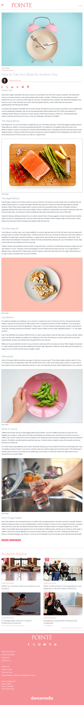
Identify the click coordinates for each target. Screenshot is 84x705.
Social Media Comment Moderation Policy (18, 675)
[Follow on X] (34, 644)
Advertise (5, 657)
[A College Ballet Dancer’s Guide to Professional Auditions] (21, 615)
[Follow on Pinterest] (50, 644)
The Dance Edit (8, 689)
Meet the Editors (8, 652)
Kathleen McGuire (15, 80)
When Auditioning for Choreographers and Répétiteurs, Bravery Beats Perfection (62, 587)
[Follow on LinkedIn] (55, 644)
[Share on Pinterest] (17, 87)
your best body (15, 540)
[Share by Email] (22, 87)
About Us (5, 666)
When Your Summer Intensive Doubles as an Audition (21, 587)
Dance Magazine (8, 681)
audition (5, 540)
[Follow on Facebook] (28, 644)
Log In (80, 6)
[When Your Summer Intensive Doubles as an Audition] (21, 580)
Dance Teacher (8, 686)
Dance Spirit (6, 684)
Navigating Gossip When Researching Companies (60, 621)
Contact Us (6, 660)
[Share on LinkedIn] (12, 87)
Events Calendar (8, 654)
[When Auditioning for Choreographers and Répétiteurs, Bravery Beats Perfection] (63, 580)
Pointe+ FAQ (7, 669)
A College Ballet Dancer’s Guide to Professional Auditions (17, 621)
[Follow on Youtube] (44, 644)
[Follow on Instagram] (39, 644)
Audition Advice (8, 70)
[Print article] (27, 87)
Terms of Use (7, 672)
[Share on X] (7, 87)
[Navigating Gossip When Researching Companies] (63, 615)
